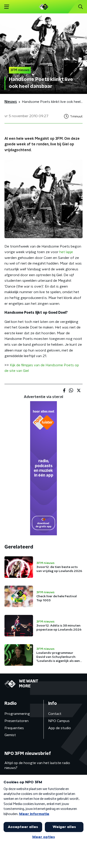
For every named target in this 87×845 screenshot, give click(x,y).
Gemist (10, 735)
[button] (6, 7)
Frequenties (14, 728)
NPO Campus (59, 721)
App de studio (59, 728)
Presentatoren (16, 721)
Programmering (17, 714)
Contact (54, 714)
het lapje (66, 252)
